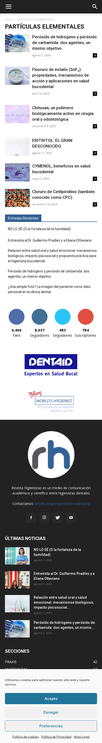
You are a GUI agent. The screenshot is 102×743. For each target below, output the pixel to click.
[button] (8, 6)
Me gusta (16, 311)
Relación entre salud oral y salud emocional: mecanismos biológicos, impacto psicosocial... (64, 602)
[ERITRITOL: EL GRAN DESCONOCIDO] (17, 147)
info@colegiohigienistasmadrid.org (62, 503)
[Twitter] (58, 518)
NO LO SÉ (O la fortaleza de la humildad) (39, 229)
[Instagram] (44, 518)
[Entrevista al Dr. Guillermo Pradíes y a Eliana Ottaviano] (17, 579)
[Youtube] (71, 518)
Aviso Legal (82, 737)
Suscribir (85, 311)
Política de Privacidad (56, 737)
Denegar (51, 712)
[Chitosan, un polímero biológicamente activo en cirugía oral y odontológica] (17, 114)
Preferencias (51, 726)
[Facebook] (31, 518)
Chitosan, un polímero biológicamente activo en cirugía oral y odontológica (63, 113)
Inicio (8, 19)
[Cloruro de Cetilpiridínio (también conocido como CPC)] (17, 198)
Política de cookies (25, 737)
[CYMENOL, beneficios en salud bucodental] (17, 172)
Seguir (39, 311)
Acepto (51, 698)
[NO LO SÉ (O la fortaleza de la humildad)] (17, 556)
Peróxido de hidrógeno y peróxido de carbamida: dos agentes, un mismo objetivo (64, 42)
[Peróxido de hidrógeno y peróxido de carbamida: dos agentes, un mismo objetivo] (17, 43)
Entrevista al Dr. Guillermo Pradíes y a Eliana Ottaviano (50, 240)
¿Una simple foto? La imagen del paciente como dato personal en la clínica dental (49, 289)
